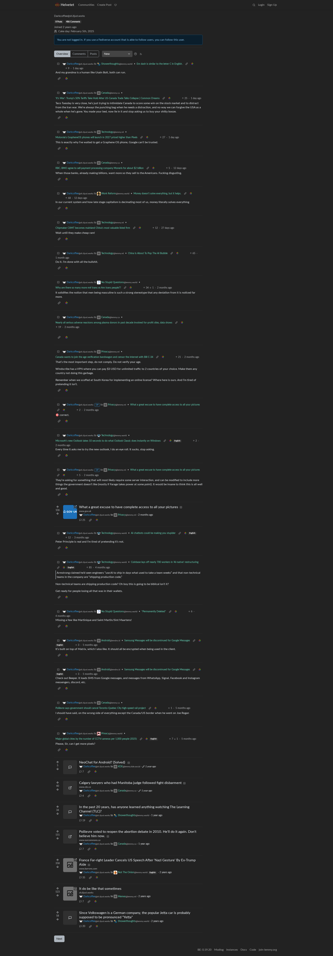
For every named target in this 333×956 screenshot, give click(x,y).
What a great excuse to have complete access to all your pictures (165, 405)
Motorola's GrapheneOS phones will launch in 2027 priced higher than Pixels (96, 137)
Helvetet (67, 5)
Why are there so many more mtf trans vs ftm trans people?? (88, 288)
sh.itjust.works (86, 893)
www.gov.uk (85, 511)
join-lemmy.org (268, 949)
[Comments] (70, 767)
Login (261, 4)
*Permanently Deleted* (154, 611)
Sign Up (272, 4)
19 (83, 820)
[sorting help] (135, 53)
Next (59, 938)
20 (83, 926)
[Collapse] (58, 64)
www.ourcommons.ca (89, 840)
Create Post (104, 4)
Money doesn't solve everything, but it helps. (157, 193)
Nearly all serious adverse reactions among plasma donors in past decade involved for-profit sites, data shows (114, 323)
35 (83, 877)
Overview (62, 53)
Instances (232, 949)
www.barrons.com (88, 869)
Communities (86, 4)
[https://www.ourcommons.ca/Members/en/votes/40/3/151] (70, 837)
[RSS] (141, 53)
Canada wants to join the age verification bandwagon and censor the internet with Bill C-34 (104, 357)
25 (83, 520)
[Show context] (186, 64)
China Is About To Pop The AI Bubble (148, 253)
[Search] (254, 4)
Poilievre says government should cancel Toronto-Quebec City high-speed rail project (101, 708)
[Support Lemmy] (115, 4)
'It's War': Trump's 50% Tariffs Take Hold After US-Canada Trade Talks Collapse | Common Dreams (108, 98)
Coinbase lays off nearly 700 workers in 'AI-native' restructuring (164, 562)
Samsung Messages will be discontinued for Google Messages (157, 640)
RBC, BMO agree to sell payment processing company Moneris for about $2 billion (100, 168)
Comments (79, 53)
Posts (93, 53)
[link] (192, 64)
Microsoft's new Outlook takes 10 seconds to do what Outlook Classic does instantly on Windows (108, 441)
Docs (244, 949)
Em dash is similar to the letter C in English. (159, 64)
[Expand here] (70, 894)
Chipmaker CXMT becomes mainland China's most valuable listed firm (93, 228)
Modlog (219, 949)
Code (253, 949)
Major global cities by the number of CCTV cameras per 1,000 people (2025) (96, 739)
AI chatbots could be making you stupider (153, 533)
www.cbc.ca (85, 787)
